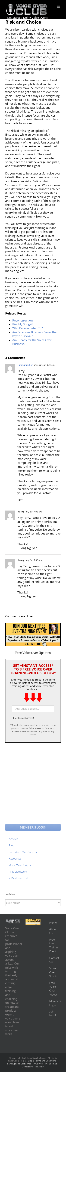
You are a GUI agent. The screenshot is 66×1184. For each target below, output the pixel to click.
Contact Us (27, 1066)
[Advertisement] (33, 780)
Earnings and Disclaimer (19, 1063)
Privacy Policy (40, 1063)
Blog (30, 1060)
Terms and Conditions (45, 1060)
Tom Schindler (25, 364)
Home (23, 1060)
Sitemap (53, 1063)
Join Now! (39, 1066)
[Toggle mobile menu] (59, 6)
